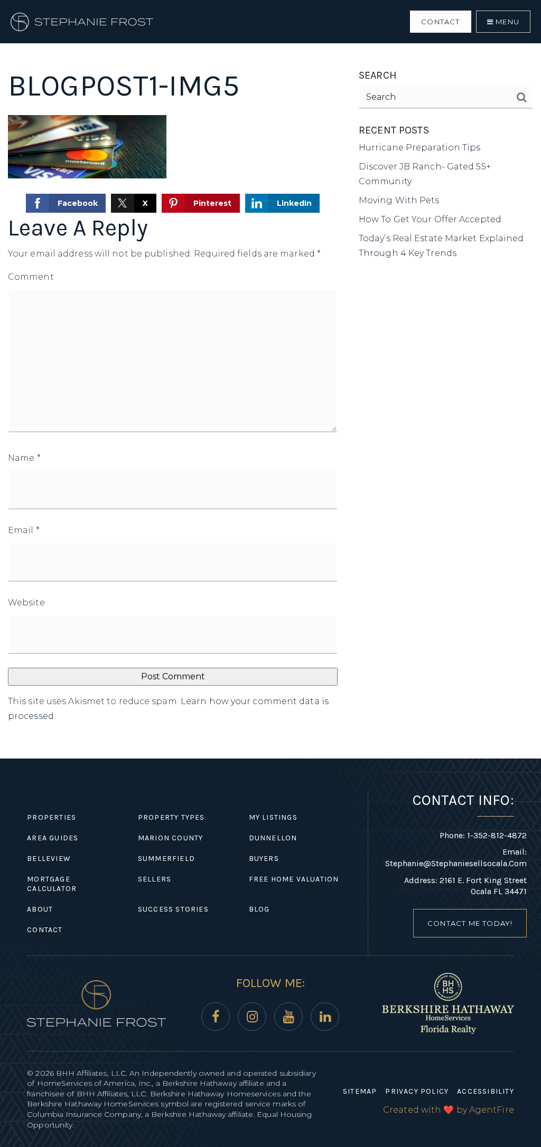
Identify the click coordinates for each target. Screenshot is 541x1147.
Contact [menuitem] (44, 929)
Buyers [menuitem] (264, 858)
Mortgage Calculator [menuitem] (52, 884)
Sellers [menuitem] (154, 879)
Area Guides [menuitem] (52, 837)
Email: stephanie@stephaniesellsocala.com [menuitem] (456, 857)
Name (24, 458)
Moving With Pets (399, 200)
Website (26, 603)
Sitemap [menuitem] (360, 1091)
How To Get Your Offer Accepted (430, 219)
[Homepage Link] (82, 21)
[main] (270, 379)
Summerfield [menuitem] (166, 858)
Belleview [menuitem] (49, 858)
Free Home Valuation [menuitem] (294, 879)
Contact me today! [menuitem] (469, 923)
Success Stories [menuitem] (173, 909)
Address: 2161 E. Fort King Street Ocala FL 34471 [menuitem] (465, 886)
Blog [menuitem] (259, 909)
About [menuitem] (40, 909)
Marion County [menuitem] (170, 837)
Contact (440, 21)
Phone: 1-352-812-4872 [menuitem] (483, 835)
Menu (506, 21)
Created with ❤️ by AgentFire (448, 1110)
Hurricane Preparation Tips (420, 148)
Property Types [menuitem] (171, 817)
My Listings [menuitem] (273, 817)
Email (24, 530)
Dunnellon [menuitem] (273, 837)
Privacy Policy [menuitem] (417, 1091)
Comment (31, 277)
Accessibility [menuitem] (485, 1091)
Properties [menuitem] (51, 817)
